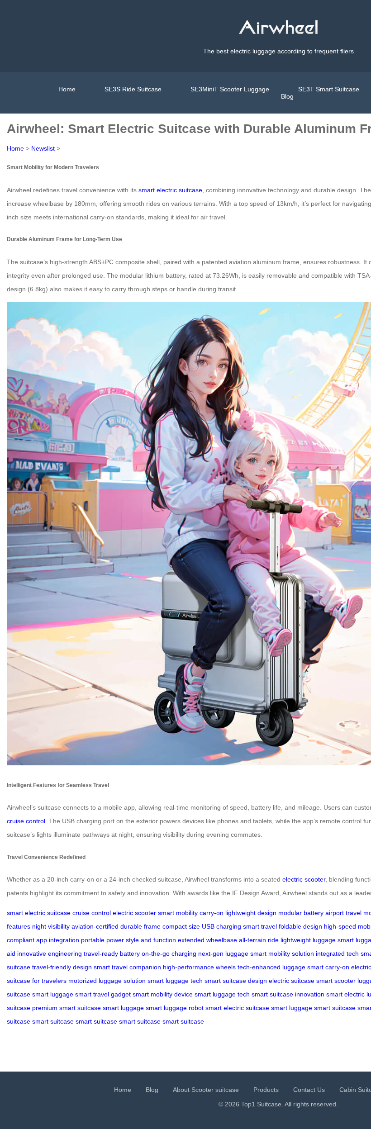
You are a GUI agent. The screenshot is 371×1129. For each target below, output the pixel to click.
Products (266, 1089)
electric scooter (303, 879)
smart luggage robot (175, 1007)
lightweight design (250, 912)
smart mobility (178, 912)
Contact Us (309, 1089)
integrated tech (337, 953)
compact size (181, 926)
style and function (151, 940)
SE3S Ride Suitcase (133, 89)
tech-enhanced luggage (271, 967)
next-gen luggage (223, 953)
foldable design (300, 926)
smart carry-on (328, 967)
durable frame (140, 926)
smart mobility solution (282, 953)
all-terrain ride (259, 940)
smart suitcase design (236, 980)
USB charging (221, 926)
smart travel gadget (103, 994)
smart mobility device (163, 994)
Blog (287, 96)
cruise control (26, 821)
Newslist (43, 148)
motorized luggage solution (107, 980)
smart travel (260, 926)
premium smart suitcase (66, 1007)
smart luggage (52, 994)
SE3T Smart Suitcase (328, 89)
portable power (102, 940)
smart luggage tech (175, 980)
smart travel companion (127, 967)
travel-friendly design (62, 967)
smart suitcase (335, 1007)
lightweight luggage (308, 940)
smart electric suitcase (170, 190)
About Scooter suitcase (206, 1089)
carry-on (212, 912)
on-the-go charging (169, 953)
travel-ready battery (112, 953)
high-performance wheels (199, 967)
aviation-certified (95, 926)
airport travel (343, 912)
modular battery (300, 912)
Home (67, 89)
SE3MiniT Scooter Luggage (229, 89)
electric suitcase (291, 980)
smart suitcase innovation (288, 994)
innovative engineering (49, 953)
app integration (57, 940)
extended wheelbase (207, 940)
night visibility (51, 926)
